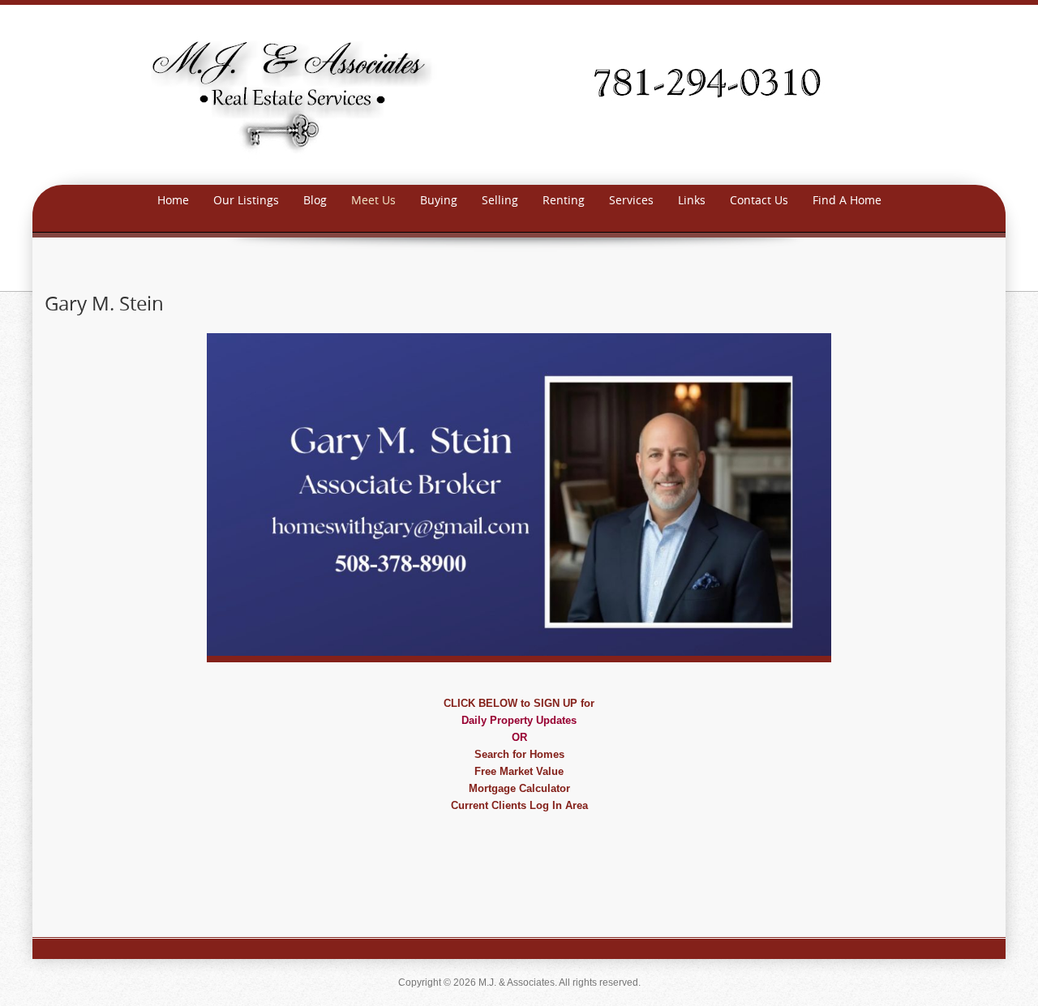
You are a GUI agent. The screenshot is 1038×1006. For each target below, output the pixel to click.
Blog (315, 200)
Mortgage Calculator (519, 788)
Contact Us (759, 200)
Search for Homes (519, 754)
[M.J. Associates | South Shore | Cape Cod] (519, 94)
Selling (500, 200)
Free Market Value (519, 771)
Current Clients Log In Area (519, 805)
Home (173, 200)
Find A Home (847, 200)
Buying (438, 200)
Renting (564, 200)
